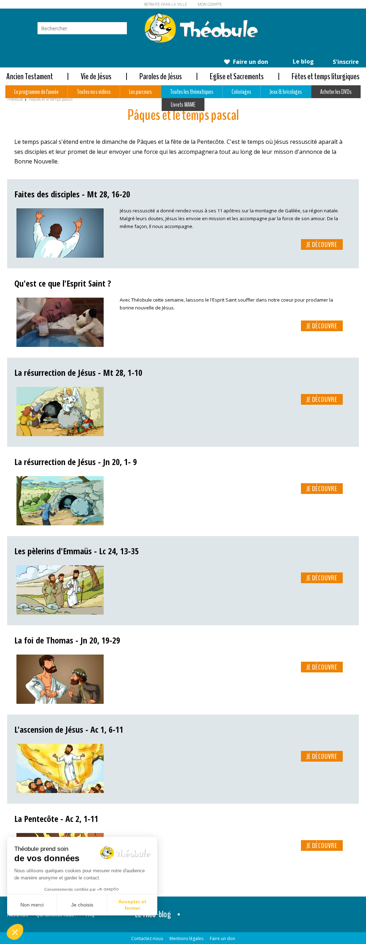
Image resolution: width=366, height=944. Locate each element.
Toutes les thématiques (191, 91)
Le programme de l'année (36, 91)
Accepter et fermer (132, 905)
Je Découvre (321, 244)
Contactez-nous (147, 938)
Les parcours (140, 91)
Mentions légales (186, 938)
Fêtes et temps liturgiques (326, 76)
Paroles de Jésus (160, 76)
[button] (15, 931)
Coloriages (241, 91)
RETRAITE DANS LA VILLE (165, 4)
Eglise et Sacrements (237, 76)
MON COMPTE (210, 4)
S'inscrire (345, 62)
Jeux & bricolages (285, 91)
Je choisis (82, 905)
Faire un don (250, 62)
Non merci (32, 905)
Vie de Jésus (96, 76)
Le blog (302, 61)
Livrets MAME (183, 104)
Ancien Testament (29, 76)
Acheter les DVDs (336, 91)
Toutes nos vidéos (93, 91)
